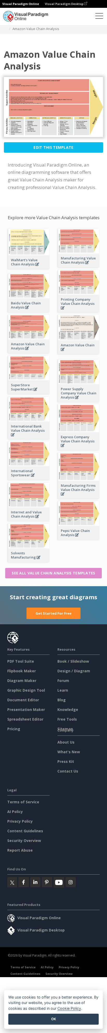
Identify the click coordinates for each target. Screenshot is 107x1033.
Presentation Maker (26, 709)
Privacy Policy (20, 821)
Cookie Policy (69, 1008)
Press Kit (65, 761)
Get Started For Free (53, 613)
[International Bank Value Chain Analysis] (28, 438)
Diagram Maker (21, 680)
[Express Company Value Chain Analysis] (78, 448)
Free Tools (67, 719)
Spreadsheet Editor (25, 719)
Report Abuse (20, 850)
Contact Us (67, 771)
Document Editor (23, 699)
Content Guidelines (25, 830)
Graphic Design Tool (26, 690)
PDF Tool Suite (20, 661)
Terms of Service (23, 801)
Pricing (13, 728)
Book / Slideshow (73, 661)
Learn (62, 690)
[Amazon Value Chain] (78, 352)
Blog (61, 699)
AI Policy (15, 811)
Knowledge (67, 709)
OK (53, 1019)
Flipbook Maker (21, 670)
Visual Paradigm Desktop (64, 4)
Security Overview (24, 840)
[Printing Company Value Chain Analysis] (78, 311)
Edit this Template (53, 147)
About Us (66, 742)
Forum (63, 680)
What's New (68, 751)
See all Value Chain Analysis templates (53, 573)
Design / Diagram (73, 670)
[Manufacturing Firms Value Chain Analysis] (78, 497)
